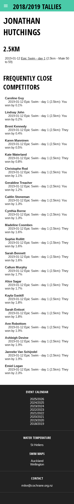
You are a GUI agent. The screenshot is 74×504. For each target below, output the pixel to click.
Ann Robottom (15, 323)
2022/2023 (37, 409)
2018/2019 (37, 423)
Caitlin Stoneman (17, 197)
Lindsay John (14, 112)
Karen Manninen (17, 140)
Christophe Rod (16, 168)
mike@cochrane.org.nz (37, 485)
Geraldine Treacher (18, 182)
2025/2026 (37, 399)
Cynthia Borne (15, 211)
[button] (5, 5)
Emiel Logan (14, 366)
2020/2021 (37, 416)
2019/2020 (37, 420)
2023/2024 (37, 406)
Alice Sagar (13, 281)
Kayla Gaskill (14, 295)
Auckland (37, 461)
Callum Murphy (16, 267)
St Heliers (37, 445)
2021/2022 (37, 413)
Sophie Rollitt (14, 239)
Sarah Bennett (15, 253)
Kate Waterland (16, 154)
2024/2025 (37, 402)
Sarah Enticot (14, 309)
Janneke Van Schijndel (21, 352)
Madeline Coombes (18, 225)
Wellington (37, 464)
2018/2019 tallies (37, 6)
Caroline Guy (14, 98)
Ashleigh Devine (16, 337)
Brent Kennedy (16, 126)
